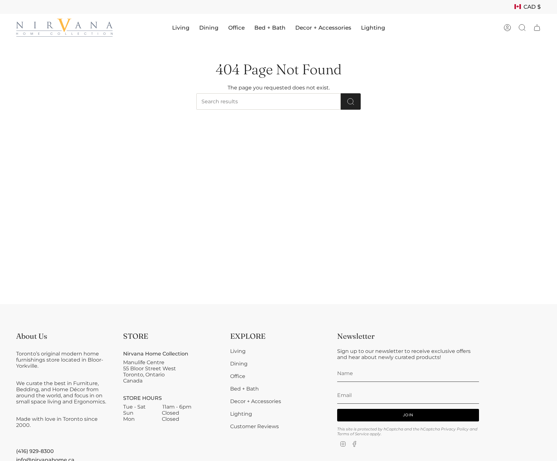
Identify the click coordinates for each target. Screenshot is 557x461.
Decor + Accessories (255, 401)
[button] (180, 28)
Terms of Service (353, 433)
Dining (239, 364)
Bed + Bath (244, 389)
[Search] (351, 101)
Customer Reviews (254, 426)
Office (237, 376)
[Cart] (537, 27)
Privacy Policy (455, 429)
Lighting (241, 414)
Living (238, 351)
